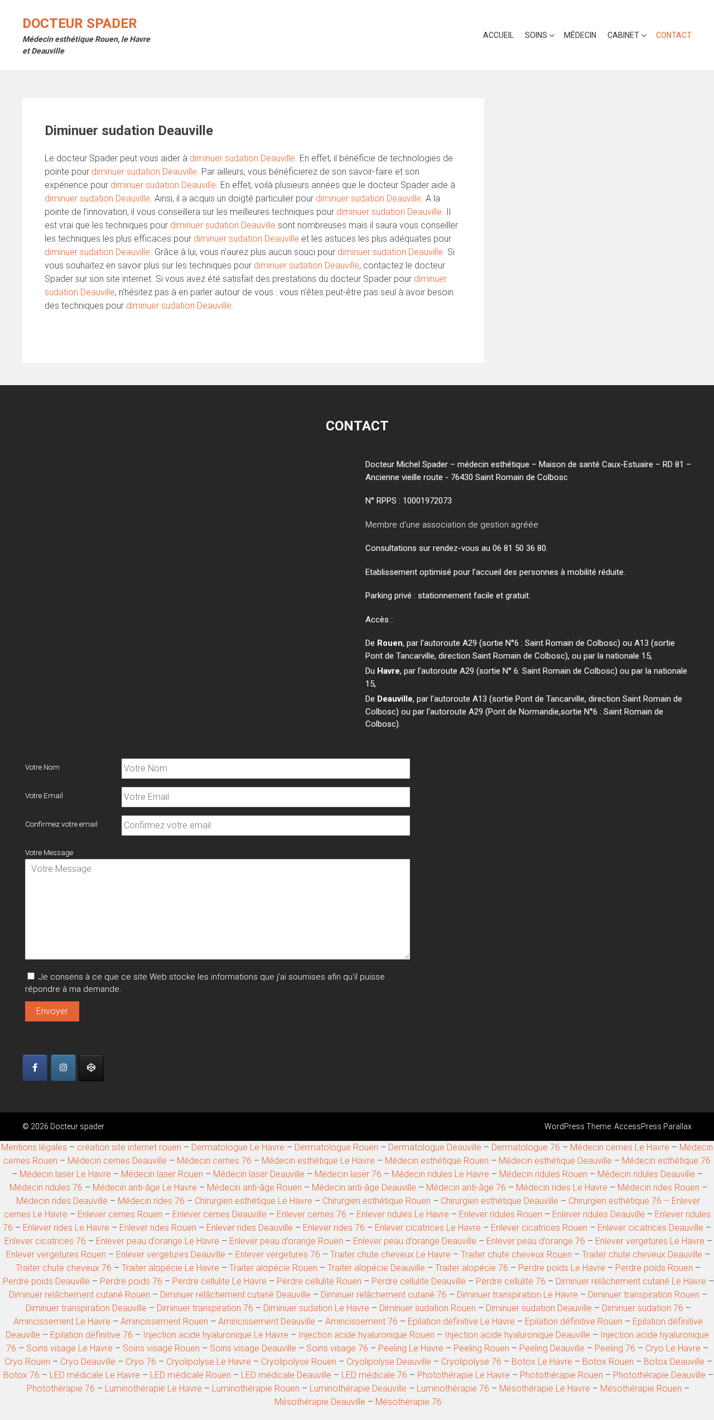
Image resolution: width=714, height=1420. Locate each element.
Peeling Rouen (481, 1348)
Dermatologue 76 (525, 1147)
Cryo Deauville (87, 1361)
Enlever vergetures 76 (277, 1254)
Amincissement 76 (361, 1321)
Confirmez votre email (61, 823)
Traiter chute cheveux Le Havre (390, 1254)
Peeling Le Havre (410, 1348)
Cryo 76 (141, 1361)
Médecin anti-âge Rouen (254, 1187)
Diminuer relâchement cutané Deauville (235, 1294)
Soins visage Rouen (161, 1348)
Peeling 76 (615, 1348)
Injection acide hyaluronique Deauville (517, 1335)
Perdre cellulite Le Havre (219, 1281)
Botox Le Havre (542, 1361)
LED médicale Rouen (190, 1375)
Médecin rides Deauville (62, 1201)
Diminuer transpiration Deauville (86, 1308)
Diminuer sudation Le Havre (316, 1308)
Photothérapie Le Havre (463, 1375)
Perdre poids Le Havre (561, 1268)
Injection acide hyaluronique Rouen (366, 1335)
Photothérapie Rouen (561, 1375)
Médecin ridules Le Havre (440, 1174)
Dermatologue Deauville (434, 1147)
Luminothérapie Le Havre (153, 1388)
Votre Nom (42, 766)
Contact (674, 35)
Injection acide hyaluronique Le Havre (215, 1335)
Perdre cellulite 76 (511, 1281)
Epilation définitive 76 (91, 1335)
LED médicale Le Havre (95, 1375)
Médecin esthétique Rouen (437, 1160)
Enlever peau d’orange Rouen (286, 1241)
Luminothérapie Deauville (358, 1388)
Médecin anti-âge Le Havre (145, 1187)
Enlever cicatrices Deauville (650, 1227)
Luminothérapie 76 (453, 1388)
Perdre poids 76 (131, 1281)
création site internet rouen (129, 1147)
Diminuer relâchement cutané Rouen (79, 1294)
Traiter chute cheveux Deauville (643, 1254)
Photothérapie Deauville (659, 1375)
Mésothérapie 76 (408, 1402)
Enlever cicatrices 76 (46, 1241)
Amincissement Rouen (164, 1321)
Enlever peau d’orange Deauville (414, 1241)
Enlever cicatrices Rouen (539, 1227)
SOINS (536, 35)
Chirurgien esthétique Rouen (376, 1201)
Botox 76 (21, 1375)
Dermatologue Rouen (336, 1147)
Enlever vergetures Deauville (170, 1254)
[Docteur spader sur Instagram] (63, 1067)
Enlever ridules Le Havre (402, 1214)
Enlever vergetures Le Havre (650, 1241)
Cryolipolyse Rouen (298, 1361)
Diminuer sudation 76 (644, 1308)
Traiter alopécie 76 (471, 1268)
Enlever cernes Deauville (219, 1214)
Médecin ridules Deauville (646, 1174)
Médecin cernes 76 (214, 1160)
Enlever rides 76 (334, 1227)
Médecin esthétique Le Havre (318, 1160)
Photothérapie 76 (61, 1388)
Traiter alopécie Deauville (376, 1268)
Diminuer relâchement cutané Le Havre (632, 1281)
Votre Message (49, 852)
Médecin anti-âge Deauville (364, 1187)
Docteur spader (79, 23)
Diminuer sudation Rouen (427, 1308)
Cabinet (623, 35)
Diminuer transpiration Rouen (643, 1294)
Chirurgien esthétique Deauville (499, 1201)
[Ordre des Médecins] (91, 1067)
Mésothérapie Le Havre (544, 1388)
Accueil (498, 35)
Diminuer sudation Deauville (539, 1308)
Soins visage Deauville (253, 1348)
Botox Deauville (674, 1361)
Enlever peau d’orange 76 (535, 1241)
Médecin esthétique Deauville (555, 1160)
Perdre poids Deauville (46, 1281)
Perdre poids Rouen (654, 1268)
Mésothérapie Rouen (641, 1388)
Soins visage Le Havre (69, 1348)
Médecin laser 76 (348, 1174)
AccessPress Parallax (653, 1126)
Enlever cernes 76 (311, 1214)
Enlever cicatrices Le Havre (428, 1227)
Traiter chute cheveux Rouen (516, 1254)
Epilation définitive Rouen (574, 1321)
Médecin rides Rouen (658, 1187)
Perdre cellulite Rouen (319, 1281)
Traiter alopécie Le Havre (170, 1268)
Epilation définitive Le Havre (461, 1321)
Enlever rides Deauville (249, 1227)
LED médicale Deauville (286, 1375)
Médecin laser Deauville (259, 1174)
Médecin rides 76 (151, 1201)
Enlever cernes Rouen (120, 1214)
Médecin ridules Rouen (543, 1174)
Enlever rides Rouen (157, 1227)
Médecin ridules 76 (46, 1187)
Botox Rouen (608, 1361)
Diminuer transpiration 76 (205, 1308)
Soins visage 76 (337, 1348)
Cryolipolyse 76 (471, 1361)
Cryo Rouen (27, 1361)
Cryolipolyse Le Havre (208, 1361)
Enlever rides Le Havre (66, 1227)
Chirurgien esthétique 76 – (620, 1201)
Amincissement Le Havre (61, 1321)
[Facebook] (34, 1067)
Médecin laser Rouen (162, 1174)
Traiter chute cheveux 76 (64, 1268)
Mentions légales (34, 1147)
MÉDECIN (580, 35)
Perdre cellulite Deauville (419, 1281)
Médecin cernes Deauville (117, 1160)
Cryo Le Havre (673, 1348)
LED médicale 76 (374, 1375)
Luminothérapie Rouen (256, 1388)
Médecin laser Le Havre (65, 1174)
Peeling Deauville (552, 1348)
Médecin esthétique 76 (666, 1160)
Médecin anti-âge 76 (466, 1187)
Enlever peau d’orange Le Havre (157, 1241)
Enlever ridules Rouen (500, 1214)
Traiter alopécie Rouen (273, 1268)
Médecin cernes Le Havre (619, 1147)
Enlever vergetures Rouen (56, 1254)
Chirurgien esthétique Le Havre (253, 1201)
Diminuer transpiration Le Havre (517, 1294)
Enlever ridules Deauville (598, 1214)
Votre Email (44, 795)
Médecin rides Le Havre (561, 1187)
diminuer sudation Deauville (242, 158)
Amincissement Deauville (266, 1321)
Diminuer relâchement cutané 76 (384, 1294)
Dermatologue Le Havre (237, 1147)
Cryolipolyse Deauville (388, 1361)
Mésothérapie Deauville (319, 1402)
